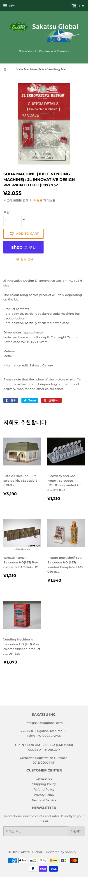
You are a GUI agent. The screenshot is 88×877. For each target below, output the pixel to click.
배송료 (37, 200)
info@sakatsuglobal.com (44, 723)
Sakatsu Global (30, 852)
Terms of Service (44, 800)
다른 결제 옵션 (23, 259)
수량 (6, 212)
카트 (81, 5)
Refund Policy (44, 789)
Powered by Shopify (61, 852)
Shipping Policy (44, 784)
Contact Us (44, 778)
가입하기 (76, 831)
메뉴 (12, 5)
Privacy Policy (44, 795)
